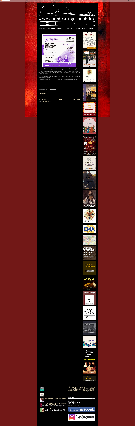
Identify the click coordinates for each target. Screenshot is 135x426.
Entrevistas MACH (69, 28)
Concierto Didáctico (85, 388)
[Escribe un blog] (52, 89)
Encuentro (85, 391)
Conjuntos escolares (91, 389)
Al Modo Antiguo (51, 28)
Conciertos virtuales (79, 389)
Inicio (60, 99)
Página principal (42, 28)
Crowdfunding (85, 390)
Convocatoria (76, 390)
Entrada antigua (76, 99)
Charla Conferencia (75, 387)
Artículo (69, 387)
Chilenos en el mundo (83, 387)
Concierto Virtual (91, 388)
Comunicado (71, 388)
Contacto (91, 28)
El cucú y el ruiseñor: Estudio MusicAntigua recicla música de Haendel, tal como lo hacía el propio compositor (56, 404)
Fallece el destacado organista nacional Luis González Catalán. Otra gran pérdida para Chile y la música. (55, 399)
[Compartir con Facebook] (54, 89)
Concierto (76, 388)
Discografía (84, 28)
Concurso (84, 389)
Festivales (78, 28)
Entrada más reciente (43, 99)
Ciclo (88, 387)
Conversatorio (70, 390)
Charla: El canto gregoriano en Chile (50, 387)
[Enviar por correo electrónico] (51, 89)
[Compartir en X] (53, 89)
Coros (80, 390)
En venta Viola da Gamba (49, 408)
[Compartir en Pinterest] (55, 89)
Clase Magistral (93, 387)
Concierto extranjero (71, 389)
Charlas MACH (60, 28)
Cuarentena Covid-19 (91, 390)
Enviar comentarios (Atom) (47, 101)
